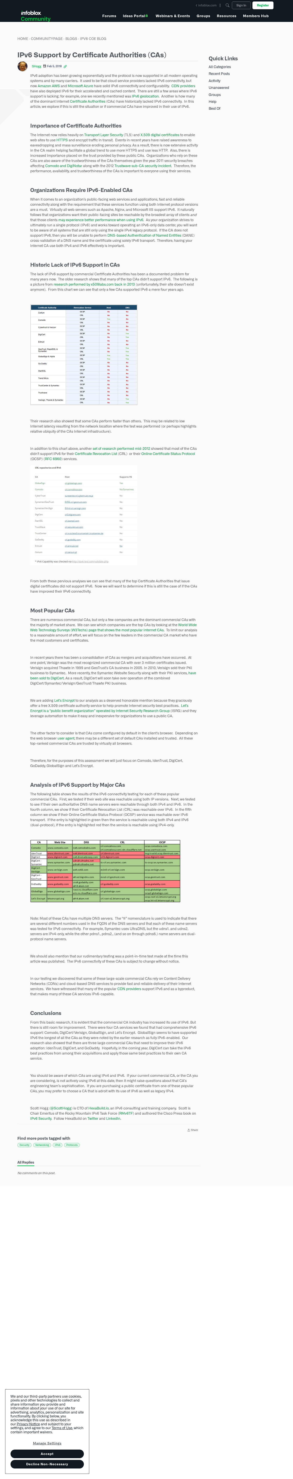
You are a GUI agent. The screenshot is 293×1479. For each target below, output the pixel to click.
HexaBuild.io (98, 1108)
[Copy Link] (65, 66)
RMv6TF (126, 1113)
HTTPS (62, 140)
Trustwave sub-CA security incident (143, 166)
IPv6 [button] (57, 1145)
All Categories (220, 67)
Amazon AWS (49, 86)
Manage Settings (47, 1443)
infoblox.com (207, 5)
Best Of (214, 109)
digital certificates (165, 135)
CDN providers (183, 86)
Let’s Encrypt (64, 700)
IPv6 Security (40, 1119)
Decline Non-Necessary (47, 1464)
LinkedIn (113, 1119)
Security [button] (24, 1145)
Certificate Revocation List (96, 454)
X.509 (145, 135)
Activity (214, 81)
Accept (47, 1454)
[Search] (227, 5)
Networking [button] (42, 1145)
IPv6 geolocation (145, 96)
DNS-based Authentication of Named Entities (144, 235)
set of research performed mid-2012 (121, 449)
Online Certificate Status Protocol (168, 454)
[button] (83, 354)
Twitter (93, 1119)
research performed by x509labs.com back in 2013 (94, 284)
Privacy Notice (28, 1424)
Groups (215, 95)
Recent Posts (219, 74)
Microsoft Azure (80, 86)
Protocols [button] (72, 1145)
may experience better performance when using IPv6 (100, 220)
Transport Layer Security (103, 135)
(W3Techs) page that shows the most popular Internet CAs (117, 630)
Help (212, 102)
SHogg (36, 66)
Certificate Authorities (87, 101)
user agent (65, 738)
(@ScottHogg (60, 1108)
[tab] (26, 1162)
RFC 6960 (53, 459)
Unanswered (219, 88)
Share (192, 1130)
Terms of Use (62, 1428)
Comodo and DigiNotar (63, 166)
